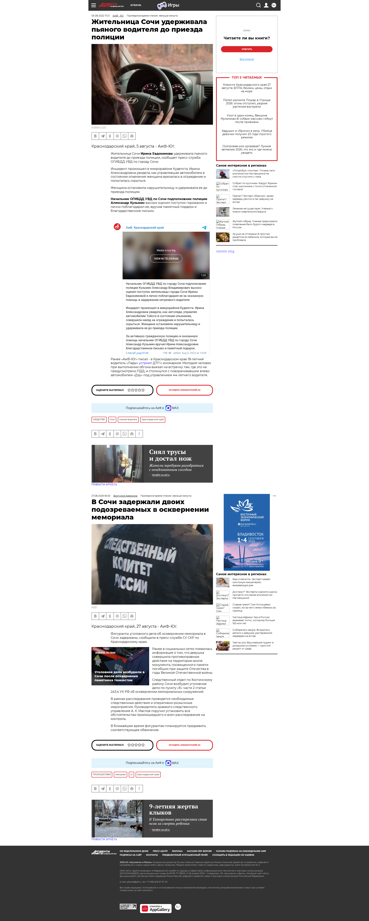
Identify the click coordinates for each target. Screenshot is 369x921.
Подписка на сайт (131, 855)
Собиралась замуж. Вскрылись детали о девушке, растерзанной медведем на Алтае (252, 632)
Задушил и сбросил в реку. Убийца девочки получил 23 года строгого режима (247, 134)
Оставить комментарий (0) (184, 390)
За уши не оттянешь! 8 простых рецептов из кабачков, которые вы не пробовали (255, 236)
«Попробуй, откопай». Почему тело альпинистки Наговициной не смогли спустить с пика (254, 173)
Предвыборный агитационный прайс (185, 855)
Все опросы (247, 59)
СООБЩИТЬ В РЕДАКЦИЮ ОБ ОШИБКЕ (233, 855)
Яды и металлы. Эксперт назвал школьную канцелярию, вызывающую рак (251, 582)
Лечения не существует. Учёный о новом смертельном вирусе (253, 210)
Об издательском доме (134, 851)
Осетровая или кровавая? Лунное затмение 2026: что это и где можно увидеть (246, 149)
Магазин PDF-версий (199, 851)
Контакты (152, 855)
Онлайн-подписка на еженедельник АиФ (241, 851)
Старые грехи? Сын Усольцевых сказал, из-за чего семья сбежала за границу (254, 607)
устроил (146, 363)
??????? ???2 (225, 252)
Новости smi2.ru (104, 484)
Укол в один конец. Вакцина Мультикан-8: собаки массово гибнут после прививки (247, 119)
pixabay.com (98, 127)
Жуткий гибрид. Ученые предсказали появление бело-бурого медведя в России (255, 224)
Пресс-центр (160, 851)
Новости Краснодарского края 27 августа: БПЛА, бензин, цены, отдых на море (247, 88)
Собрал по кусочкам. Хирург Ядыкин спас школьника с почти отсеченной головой (255, 186)
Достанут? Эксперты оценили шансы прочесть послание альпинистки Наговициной (255, 594)
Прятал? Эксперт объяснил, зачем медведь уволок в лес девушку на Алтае (253, 198)
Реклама (177, 851)
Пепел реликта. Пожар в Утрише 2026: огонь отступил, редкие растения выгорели (247, 103)
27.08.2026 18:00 (100, 495)
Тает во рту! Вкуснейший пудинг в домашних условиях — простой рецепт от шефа (253, 645)
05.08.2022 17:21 (100, 15)
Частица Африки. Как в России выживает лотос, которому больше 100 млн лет (254, 620)
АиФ (94, 607)
